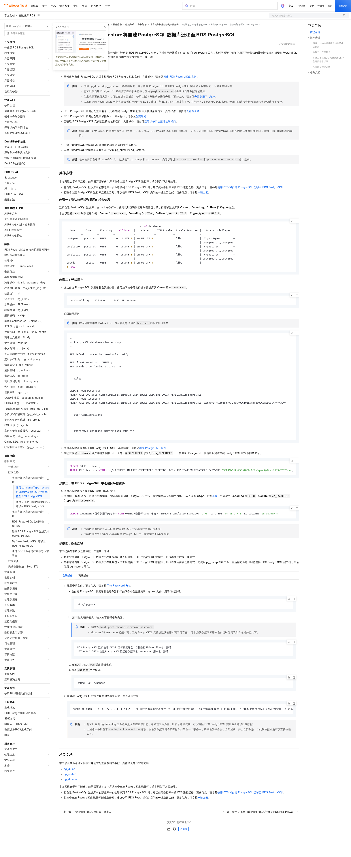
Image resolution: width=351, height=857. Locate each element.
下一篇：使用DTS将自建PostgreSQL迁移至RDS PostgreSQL (257, 811)
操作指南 (117, 24)
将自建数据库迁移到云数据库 (164, 24)
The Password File (118, 585)
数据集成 (129, 24)
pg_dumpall (71, 779)
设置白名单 (192, 111)
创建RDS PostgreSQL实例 (180, 76)
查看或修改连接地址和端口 (160, 121)
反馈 (185, 828)
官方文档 (9, 15)
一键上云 (203, 192)
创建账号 (141, 116)
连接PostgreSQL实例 (152, 448)
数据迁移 (142, 24)
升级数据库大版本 (204, 96)
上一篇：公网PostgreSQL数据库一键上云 (87, 811)
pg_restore (70, 774)
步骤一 (216, 496)
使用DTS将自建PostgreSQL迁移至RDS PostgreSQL (250, 187)
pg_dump (69, 769)
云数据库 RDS (27, 15)
